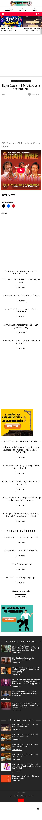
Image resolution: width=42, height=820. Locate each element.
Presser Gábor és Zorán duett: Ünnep (21, 295)
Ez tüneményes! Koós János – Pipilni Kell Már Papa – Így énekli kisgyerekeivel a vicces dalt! (25, 648)
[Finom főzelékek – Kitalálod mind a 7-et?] (11, 21)
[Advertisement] (21, 55)
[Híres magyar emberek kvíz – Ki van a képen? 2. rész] (6, 747)
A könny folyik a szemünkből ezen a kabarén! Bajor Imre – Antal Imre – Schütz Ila (21, 450)
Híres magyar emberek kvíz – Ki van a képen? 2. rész (25, 745)
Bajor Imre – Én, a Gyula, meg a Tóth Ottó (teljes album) (21, 466)
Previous (1, 25)
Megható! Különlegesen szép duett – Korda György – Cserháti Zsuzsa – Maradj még (26, 670)
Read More (21, 287)
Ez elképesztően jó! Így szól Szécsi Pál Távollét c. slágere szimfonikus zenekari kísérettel (26, 705)
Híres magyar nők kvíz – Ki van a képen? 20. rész (25, 777)
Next (41, 25)
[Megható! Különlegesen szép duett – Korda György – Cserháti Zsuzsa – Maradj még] (6, 670)
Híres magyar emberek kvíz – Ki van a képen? (25, 755)
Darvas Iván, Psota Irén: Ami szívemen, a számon (21, 341)
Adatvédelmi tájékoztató (20, 796)
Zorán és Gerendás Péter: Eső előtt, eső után (21, 280)
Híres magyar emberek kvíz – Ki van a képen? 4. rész (25, 726)
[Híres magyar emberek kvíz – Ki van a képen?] (6, 757)
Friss (35, 10)
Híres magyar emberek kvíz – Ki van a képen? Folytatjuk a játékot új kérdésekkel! (26, 766)
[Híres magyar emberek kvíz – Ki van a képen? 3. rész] (6, 737)
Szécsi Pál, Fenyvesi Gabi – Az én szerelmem (21, 310)
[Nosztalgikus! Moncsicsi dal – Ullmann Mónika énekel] (6, 660)
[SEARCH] (39, 14)
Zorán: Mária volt (21, 591)
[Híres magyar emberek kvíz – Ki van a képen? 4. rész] (6, 727)
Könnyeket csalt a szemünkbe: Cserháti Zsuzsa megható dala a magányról (24, 693)
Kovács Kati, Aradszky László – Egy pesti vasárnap (21, 326)
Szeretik (22, 10)
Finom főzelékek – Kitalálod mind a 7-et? (9, 29)
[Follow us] (36, 14)
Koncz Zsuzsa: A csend (21, 564)
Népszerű (9, 10)
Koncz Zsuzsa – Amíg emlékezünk (21, 537)
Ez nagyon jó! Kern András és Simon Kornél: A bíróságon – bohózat (21, 514)
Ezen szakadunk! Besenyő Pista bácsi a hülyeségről (21, 482)
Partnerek (31, 796)
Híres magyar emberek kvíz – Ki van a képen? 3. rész (25, 735)
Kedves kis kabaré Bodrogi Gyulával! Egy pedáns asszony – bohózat (21, 498)
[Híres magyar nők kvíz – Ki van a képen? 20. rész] (6, 778)
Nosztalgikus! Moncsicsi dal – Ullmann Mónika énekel (24, 659)
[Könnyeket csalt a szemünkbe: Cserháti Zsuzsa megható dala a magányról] (6, 693)
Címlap (10, 796)
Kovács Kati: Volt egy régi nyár (21, 577)
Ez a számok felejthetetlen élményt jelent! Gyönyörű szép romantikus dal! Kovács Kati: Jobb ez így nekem (26, 682)
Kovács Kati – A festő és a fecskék (21, 550)
